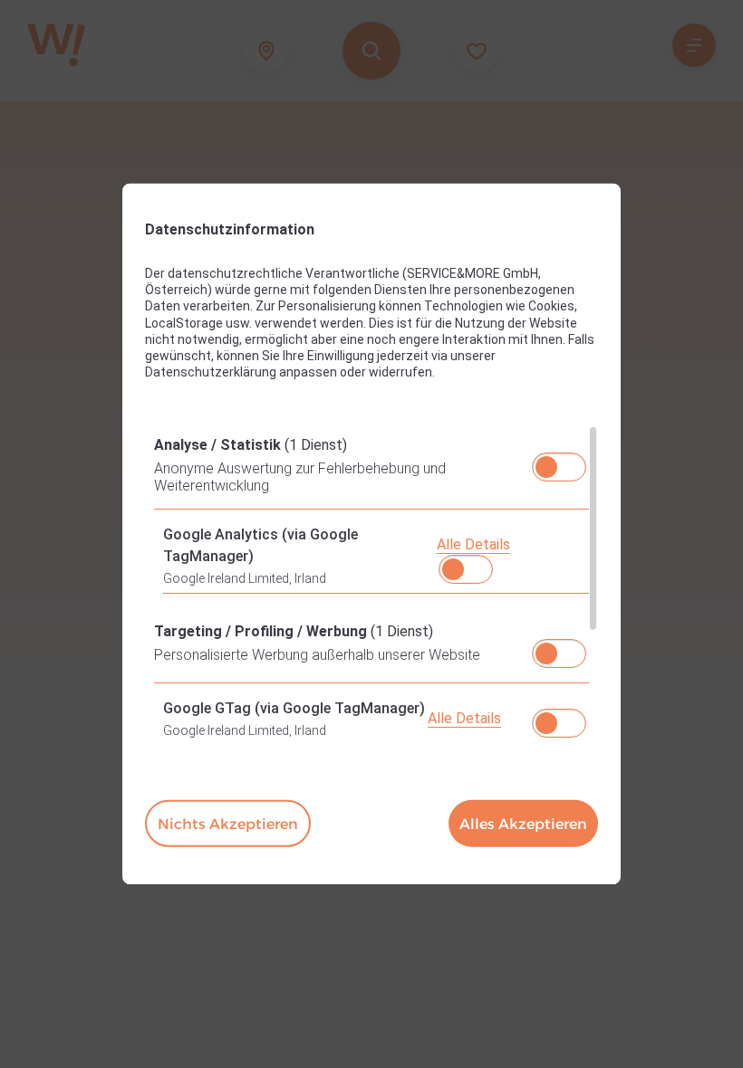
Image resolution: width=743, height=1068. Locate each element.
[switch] (559, 461)
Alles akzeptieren (523, 824)
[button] (546, 467)
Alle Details (473, 544)
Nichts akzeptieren (228, 824)
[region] (371, 583)
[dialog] (371, 534)
